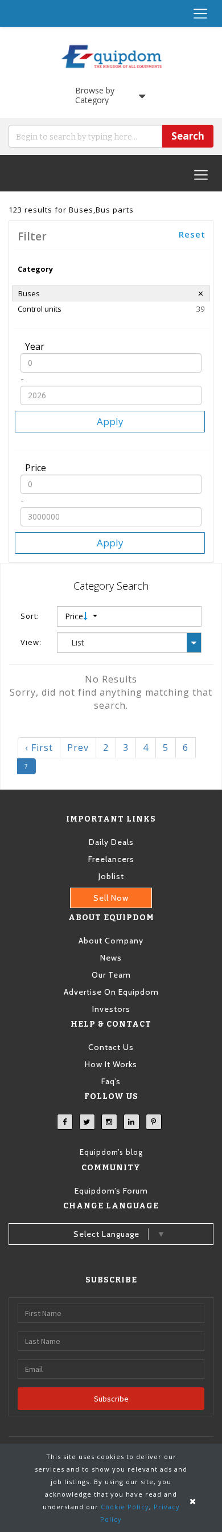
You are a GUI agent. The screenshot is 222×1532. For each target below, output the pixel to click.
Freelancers (111, 859)
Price (75, 616)
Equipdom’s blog (111, 1152)
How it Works (111, 1064)
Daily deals (111, 842)
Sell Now (111, 898)
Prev (78, 747)
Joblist (111, 876)
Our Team (111, 975)
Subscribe (111, 1399)
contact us (111, 1047)
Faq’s (111, 1081)
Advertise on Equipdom (111, 992)
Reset (192, 234)
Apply (110, 421)
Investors (111, 1009)
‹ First (39, 747)
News (111, 958)
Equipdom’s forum (111, 1191)
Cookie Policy (125, 1506)
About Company (111, 940)
